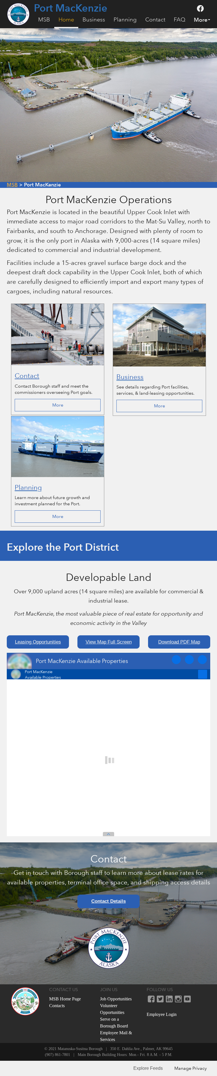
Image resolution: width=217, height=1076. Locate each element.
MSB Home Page (65, 998)
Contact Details (108, 901)
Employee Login (162, 1014)
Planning (125, 19)
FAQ (179, 19)
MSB (44, 19)
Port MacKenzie (70, 8)
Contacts (57, 1005)
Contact (155, 19)
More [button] (200, 19)
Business (94, 19)
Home (66, 19)
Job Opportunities (116, 998)
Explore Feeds (148, 1068)
